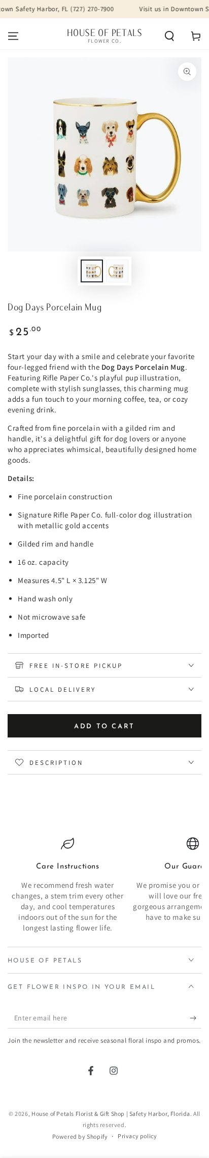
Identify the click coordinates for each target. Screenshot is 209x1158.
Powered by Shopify (80, 1136)
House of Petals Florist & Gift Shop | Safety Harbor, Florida (110, 1113)
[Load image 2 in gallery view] (117, 271)
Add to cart (104, 726)
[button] (169, 36)
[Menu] (13, 36)
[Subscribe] (195, 1018)
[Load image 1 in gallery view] (92, 271)
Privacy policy (137, 1136)
